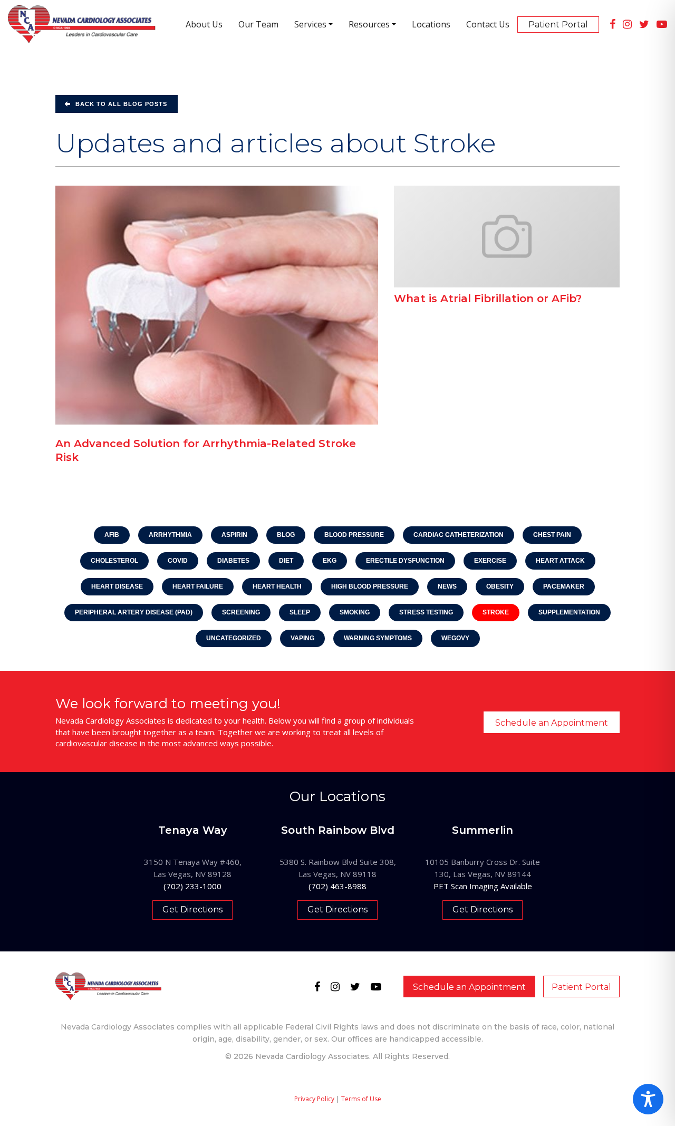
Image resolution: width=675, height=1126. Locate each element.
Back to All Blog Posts (121, 104)
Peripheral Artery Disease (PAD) (133, 612)
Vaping (302, 638)
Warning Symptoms (378, 638)
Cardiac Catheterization (458, 534)
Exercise (490, 560)
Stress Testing (426, 612)
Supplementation (569, 612)
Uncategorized (233, 638)
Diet (286, 560)
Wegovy (455, 638)
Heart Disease (117, 586)
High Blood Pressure (369, 586)
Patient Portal (581, 987)
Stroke (496, 612)
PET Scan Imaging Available (482, 886)
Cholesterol (114, 560)
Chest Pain (552, 534)
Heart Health (277, 586)
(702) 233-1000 (192, 886)
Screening (241, 612)
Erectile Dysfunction (405, 560)
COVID (178, 560)
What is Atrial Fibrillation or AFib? (488, 298)
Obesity (500, 586)
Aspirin (234, 534)
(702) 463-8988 (337, 886)
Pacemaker (563, 586)
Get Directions (192, 909)
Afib (111, 534)
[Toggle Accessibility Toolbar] (648, 1099)
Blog (286, 534)
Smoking (355, 612)
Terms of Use (361, 1098)
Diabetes (233, 560)
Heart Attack (560, 560)
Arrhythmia (170, 534)
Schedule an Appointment (551, 723)
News (447, 586)
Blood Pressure (354, 534)
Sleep (300, 612)
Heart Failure (197, 586)
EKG (329, 560)
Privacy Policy (314, 1098)
